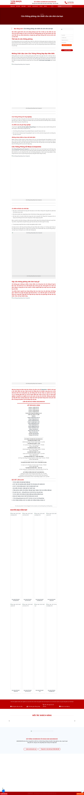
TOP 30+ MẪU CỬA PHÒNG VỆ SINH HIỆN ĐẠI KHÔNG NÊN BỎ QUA (28, 494)
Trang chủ (12, 6)
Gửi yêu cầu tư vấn (17, 706)
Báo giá (29, 6)
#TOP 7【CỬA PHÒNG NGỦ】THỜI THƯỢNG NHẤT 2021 (25, 486)
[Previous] (9, 721)
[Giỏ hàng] (52, 6)
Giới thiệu (18, 6)
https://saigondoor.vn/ (34, 419)
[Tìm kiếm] (71, 6)
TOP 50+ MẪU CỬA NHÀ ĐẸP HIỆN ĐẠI (21, 482)
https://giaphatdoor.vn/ (33, 426)
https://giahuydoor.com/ (33, 423)
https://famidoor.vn (33, 429)
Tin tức (41, 6)
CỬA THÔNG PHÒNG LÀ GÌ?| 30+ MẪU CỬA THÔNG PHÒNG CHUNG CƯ (29, 500)
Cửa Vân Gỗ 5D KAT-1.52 (40, 691)
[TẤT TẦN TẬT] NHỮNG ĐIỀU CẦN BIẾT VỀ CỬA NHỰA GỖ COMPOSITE (29, 484)
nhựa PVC (17, 150)
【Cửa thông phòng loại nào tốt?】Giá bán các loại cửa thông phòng (28, 498)
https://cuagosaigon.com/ (34, 422)
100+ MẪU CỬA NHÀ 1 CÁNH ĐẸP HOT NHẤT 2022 (24, 488)
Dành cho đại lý (65, 706)
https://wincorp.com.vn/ (33, 430)
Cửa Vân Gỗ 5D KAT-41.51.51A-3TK (28, 600)
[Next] (75, 721)
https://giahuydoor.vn (34, 424)
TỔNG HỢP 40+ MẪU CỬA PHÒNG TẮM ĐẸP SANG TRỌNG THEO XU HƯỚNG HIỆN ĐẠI (32, 490)
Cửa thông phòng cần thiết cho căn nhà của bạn (38, 28)
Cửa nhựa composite (33, 505)
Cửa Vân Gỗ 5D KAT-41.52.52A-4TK (16, 600)
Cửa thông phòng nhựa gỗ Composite (20, 149)
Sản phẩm (23, 6)
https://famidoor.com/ (34, 427)
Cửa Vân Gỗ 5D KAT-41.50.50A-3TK (40, 600)
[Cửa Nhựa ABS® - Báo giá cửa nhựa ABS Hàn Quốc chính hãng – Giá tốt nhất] (17, 2)
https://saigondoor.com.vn (34, 417)
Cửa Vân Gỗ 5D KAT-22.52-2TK (52, 600)
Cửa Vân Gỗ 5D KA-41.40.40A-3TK (51, 691)
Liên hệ (45, 6)
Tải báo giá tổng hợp (34, 706)
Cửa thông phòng (49, 505)
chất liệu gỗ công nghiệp (44, 60)
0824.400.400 (4, 793)
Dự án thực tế (35, 6)
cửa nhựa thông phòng (42, 505)
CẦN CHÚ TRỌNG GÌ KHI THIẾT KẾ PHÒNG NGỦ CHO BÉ (25, 496)
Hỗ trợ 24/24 (80, 793)
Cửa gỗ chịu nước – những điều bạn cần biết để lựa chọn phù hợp (28, 492)
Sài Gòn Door (35, 432)
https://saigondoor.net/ (33, 420)
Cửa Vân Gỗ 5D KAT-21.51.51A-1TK (28, 691)
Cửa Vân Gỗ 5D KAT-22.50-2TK (16, 691)
